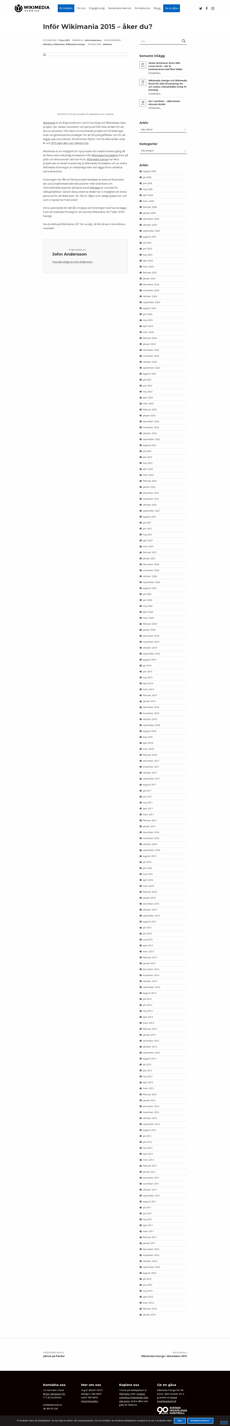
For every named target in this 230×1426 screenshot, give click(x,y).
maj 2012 (147, 1147)
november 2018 (151, 713)
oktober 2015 (150, 909)
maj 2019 (147, 677)
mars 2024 (148, 332)
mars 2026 (148, 201)
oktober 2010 (150, 1261)
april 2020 (148, 611)
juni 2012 (147, 1141)
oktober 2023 (150, 361)
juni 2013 (147, 1070)
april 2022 (148, 468)
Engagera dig (97, 8)
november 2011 (151, 1183)
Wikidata (48, 44)
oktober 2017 (150, 772)
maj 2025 (147, 254)
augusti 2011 (149, 1201)
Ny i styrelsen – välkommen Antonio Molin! (164, 103)
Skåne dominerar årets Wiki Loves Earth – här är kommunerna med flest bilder (165, 66)
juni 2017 (147, 796)
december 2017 (151, 760)
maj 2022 (147, 463)
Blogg (157, 8)
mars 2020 (148, 617)
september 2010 (151, 1267)
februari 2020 (150, 623)
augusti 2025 (149, 236)
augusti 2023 (149, 373)
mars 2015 (148, 951)
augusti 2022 (149, 445)
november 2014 (151, 975)
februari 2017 (150, 820)
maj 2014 (147, 1010)
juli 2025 (147, 242)
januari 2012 (149, 1171)
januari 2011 (149, 1243)
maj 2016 (147, 874)
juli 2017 (147, 790)
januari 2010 (149, 1314)
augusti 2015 (149, 921)
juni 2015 (147, 933)
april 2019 (148, 683)
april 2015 (148, 945)
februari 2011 (150, 1237)
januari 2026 (149, 212)
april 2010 (148, 1296)
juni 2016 (147, 868)
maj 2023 (147, 391)
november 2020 (151, 570)
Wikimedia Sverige (75, 44)
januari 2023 (149, 415)
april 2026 (148, 195)
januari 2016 (149, 897)
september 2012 (151, 1124)
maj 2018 (147, 737)
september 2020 (151, 582)
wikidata (107, 44)
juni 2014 (147, 1004)
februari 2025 (150, 272)
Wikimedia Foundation (105, 155)
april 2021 (148, 540)
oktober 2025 (150, 224)
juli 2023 (147, 379)
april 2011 (148, 1225)
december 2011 (151, 1177)
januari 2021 (149, 558)
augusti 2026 (149, 171)
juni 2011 (147, 1213)
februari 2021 (150, 552)
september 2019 (151, 653)
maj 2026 (147, 189)
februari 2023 (150, 409)
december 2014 (151, 969)
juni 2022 (147, 457)
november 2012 (151, 1112)
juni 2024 (147, 314)
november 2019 (151, 641)
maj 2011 (147, 1219)
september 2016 (151, 850)
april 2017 (148, 808)
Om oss (81, 8)
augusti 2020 (149, 588)
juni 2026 (147, 183)
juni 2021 (147, 528)
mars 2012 (148, 1159)
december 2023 (151, 349)
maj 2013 (147, 1076)
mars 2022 (148, 474)
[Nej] (224, 1422)
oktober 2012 (150, 1118)
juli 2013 (147, 1064)
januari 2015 (149, 963)
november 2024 (151, 290)
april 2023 (148, 397)
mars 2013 (148, 1088)
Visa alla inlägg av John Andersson (72, 262)
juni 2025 (147, 248)
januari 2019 (149, 701)
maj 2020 (147, 605)
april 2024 (148, 326)
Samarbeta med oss (119, 8)
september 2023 (151, 367)
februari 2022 (150, 480)
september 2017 (151, 778)
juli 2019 (147, 665)
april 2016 (148, 879)
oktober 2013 (150, 1046)
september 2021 (151, 510)
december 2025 (151, 218)
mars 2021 (148, 546)
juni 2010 (147, 1284)
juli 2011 (147, 1207)
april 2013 (148, 1082)
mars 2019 (148, 689)
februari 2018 (150, 754)
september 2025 (151, 230)
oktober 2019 (150, 647)
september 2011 (151, 1195)
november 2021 (151, 498)
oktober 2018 (150, 719)
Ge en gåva (171, 8)
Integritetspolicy (89, 1401)
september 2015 (151, 915)
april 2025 (148, 260)
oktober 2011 (150, 1189)
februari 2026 (150, 207)
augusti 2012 (149, 1130)
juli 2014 (147, 998)
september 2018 (151, 725)
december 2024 (151, 284)
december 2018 (151, 707)
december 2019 (151, 635)
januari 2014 (149, 1034)
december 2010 (151, 1249)
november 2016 (151, 838)
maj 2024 (147, 320)
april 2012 (148, 1153)
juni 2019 (147, 671)
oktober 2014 (150, 981)
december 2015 (151, 903)
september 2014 (151, 987)
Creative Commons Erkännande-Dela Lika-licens (133, 1397)
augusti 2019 (149, 659)
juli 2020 (147, 594)
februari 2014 (150, 1028)
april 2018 (148, 742)
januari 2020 (149, 629)
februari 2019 (150, 695)
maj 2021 (147, 534)
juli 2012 (147, 1135)
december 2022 (151, 421)
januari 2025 (149, 278)
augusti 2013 (149, 1058)
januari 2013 (149, 1100)
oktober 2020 (150, 576)
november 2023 (151, 355)
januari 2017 (149, 826)
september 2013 (151, 1052)
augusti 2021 (149, 516)
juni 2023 (147, 385)
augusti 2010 (149, 1272)
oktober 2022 (150, 433)
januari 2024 (149, 344)
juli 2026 (147, 177)
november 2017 (151, 766)
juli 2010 (147, 1278)
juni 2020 (147, 600)
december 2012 (151, 1106)
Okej (179, 1421)
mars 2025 (148, 266)
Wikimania (59, 44)
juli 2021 (147, 522)
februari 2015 (150, 957)
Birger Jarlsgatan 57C (54, 1393)
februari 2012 (150, 1165)
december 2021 (151, 492)
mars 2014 (148, 1022)
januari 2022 (149, 486)
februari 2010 (150, 1308)
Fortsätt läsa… (154, 72)
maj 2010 (147, 1290)
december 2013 (151, 1040)
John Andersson (93, 40)
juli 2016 (147, 861)
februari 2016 (150, 891)
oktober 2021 (150, 504)
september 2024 (151, 302)
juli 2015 (147, 927)
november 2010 (151, 1255)
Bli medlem (66, 8)
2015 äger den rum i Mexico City (69, 143)
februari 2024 (150, 338)
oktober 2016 (150, 844)
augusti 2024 (149, 308)
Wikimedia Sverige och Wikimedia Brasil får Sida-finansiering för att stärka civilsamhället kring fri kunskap (167, 85)
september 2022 (151, 439)
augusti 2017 (149, 784)
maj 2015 (147, 939)
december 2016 (151, 832)
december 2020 (151, 564)
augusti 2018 (149, 731)
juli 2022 (147, 451)
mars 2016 (148, 885)
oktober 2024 (150, 296)
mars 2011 (148, 1231)
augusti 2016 (149, 856)
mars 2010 (148, 1302)
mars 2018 (148, 748)
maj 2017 (147, 802)
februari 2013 (150, 1094)
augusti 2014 (149, 993)
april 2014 (148, 1016)
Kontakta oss (142, 8)
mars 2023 (148, 403)
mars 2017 (148, 814)
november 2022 (151, 427)
